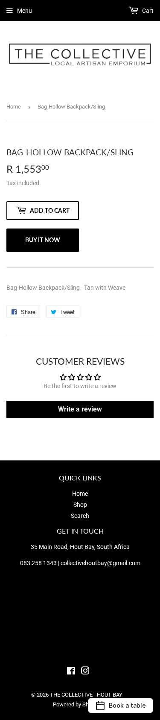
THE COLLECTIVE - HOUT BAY (86, 694)
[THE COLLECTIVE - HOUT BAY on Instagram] (85, 672)
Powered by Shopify (77, 704)
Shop (80, 504)
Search (80, 515)
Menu (24, 10)
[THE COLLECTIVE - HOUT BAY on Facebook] (71, 672)
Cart (147, 10)
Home (13, 106)
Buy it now (42, 239)
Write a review (80, 409)
